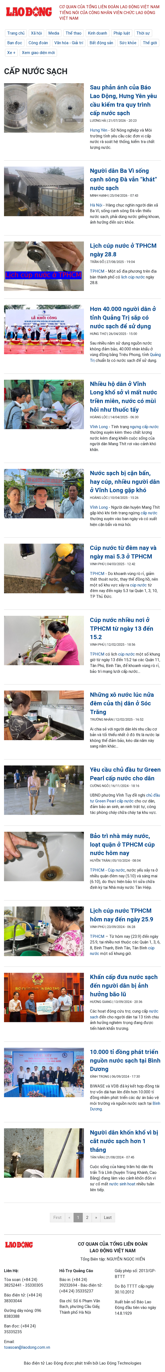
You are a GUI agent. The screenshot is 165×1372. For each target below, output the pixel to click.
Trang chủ (16, 33)
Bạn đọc (14, 42)
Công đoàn (38, 42)
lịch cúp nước (133, 277)
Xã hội (36, 33)
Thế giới (150, 42)
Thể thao (73, 33)
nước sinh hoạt (122, 1184)
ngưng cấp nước (144, 426)
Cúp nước (116, 870)
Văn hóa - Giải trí (68, 42)
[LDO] (44, 108)
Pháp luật (121, 33)
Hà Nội (96, 205)
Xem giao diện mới (38, 52)
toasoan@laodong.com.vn (27, 1347)
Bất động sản (101, 42)
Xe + (11, 52)
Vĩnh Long (99, 426)
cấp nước (149, 513)
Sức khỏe (128, 42)
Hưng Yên (98, 130)
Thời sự (143, 33)
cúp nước (138, 585)
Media (53, 33)
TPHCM (97, 271)
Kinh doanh (97, 33)
